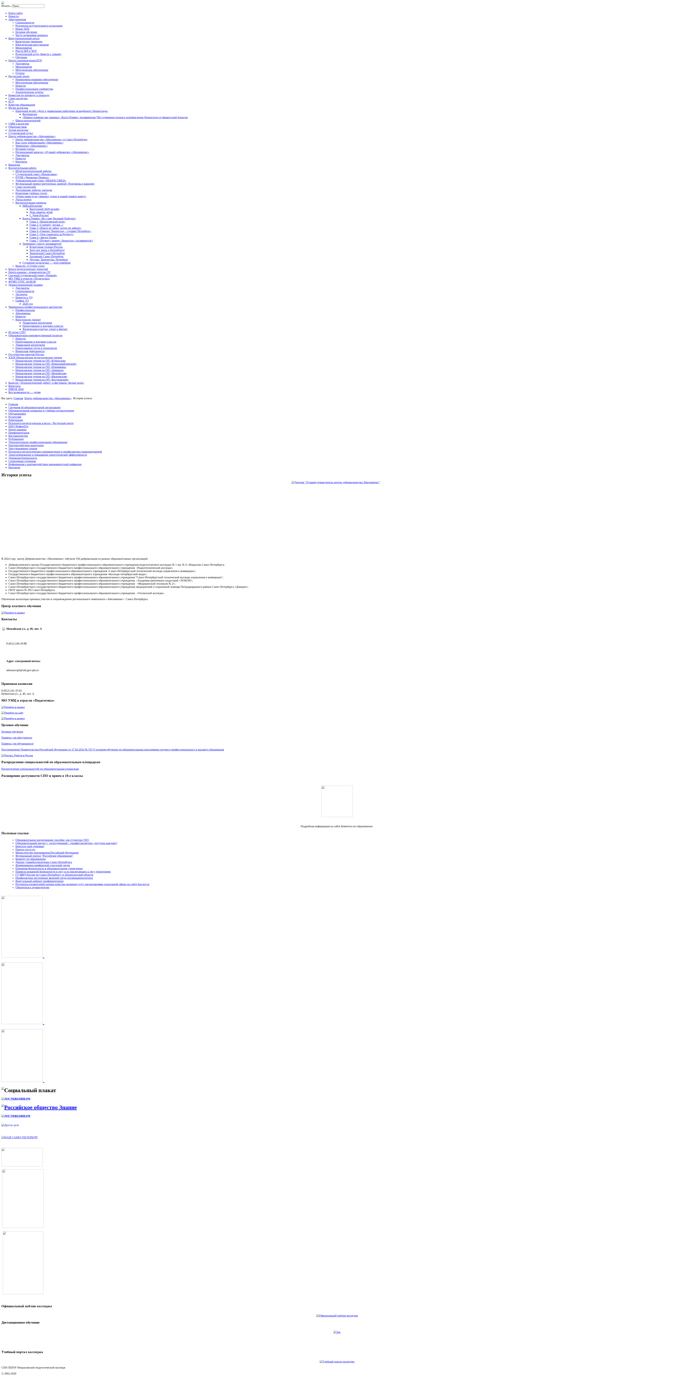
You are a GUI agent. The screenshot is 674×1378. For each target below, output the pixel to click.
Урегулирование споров (22, 448)
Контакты (21, 161)
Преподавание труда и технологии (36, 348)
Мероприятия (23, 47)
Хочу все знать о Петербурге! (47, 250)
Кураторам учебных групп (31, 193)
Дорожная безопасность (22, 457)
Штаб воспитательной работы (33, 171)
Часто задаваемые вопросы (31, 35)
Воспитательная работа (22, 167)
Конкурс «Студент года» (30, 265)
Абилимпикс (23, 313)
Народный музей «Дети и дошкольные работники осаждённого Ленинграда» (61, 111)
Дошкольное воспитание (37, 322)
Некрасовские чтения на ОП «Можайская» (41, 373)
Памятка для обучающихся (17, 743)
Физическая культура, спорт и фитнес (45, 329)
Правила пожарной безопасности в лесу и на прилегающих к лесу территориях (63, 871)
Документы (22, 63)
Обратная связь (17, 126)
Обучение (21, 57)
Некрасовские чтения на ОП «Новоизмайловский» (46, 363)
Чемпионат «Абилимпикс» (31, 145)
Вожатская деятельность (30, 351)
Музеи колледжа (18, 107)
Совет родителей (25, 186)
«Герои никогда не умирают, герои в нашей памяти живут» (50, 196)
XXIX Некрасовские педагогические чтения (35, 357)
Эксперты (21, 294)
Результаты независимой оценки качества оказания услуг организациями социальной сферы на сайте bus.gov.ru (82, 884)
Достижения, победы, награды (33, 190)
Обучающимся (17, 413)
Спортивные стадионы (22, 461)
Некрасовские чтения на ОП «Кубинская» (40, 360)
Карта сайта (15, 13)
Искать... (6, 5)
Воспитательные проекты (30, 202)
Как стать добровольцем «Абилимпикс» (39, 142)
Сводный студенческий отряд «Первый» (32, 275)
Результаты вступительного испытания (38, 25)
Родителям (14, 416)
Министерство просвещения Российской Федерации (47, 852)
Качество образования (21, 104)
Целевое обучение (26, 32)
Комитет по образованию (30, 858)
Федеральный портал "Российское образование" (44, 855)
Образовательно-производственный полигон (35, 335)
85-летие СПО (17, 332)
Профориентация (18, 432)
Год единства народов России (26, 354)
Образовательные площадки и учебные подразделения (41, 410)
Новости (13, 16)
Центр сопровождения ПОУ (25, 60)
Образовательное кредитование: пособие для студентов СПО (52, 839)
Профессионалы (25, 310)
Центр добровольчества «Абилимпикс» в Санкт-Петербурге (51, 139)
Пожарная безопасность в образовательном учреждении (49, 868)
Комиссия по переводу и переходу (28, 95)
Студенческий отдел (20, 133)
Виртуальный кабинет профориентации (39, 881)
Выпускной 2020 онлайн (44, 209)
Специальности (24, 22)
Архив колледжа (18, 130)
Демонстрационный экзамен (25, 284)
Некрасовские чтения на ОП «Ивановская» (41, 376)
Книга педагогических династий (28, 269)
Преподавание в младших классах (42, 325)
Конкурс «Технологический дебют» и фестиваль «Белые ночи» (46, 382)
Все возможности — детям (24, 392)
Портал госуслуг (25, 849)
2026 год (27, 303)
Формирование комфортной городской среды (42, 865)
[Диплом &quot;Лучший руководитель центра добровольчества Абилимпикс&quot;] (337, 516)
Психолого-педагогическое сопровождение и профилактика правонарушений (55, 451)
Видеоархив (29, 114)
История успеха (24, 148)
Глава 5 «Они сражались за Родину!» (51, 234)
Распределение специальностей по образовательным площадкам (40, 768)
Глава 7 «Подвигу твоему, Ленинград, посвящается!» (61, 240)
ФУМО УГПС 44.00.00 (22, 281)
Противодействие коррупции (26, 445)
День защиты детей (41, 212)
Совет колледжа (18, 98)
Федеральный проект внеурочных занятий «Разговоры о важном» (55, 183)
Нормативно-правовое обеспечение (36, 79)
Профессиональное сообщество (34, 88)
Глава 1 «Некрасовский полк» (47, 221)
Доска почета (23, 199)
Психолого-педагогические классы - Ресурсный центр (41, 423)
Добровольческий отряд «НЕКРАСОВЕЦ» (40, 180)
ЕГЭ (11, 101)
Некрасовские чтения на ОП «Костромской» (42, 379)
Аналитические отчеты (29, 92)
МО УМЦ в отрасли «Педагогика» (29, 278)
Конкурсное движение (28, 41)
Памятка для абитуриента (16, 737)
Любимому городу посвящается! (41, 243)
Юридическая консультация (32, 44)
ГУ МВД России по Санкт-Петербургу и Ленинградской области (54, 874)
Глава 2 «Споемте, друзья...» (46, 224)
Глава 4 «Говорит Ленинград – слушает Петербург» (60, 231)
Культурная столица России (46, 246)
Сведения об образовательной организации (34, 407)
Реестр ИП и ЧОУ (26, 51)
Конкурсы (14, 385)
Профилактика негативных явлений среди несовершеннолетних (54, 877)
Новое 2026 (22, 28)
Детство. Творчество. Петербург (48, 259)
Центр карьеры (17, 429)
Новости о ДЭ (23, 297)
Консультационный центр (23, 38)
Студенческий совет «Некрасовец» (36, 174)
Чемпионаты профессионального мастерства (35, 306)
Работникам (15, 420)
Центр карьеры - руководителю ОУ (29, 272)
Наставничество (18, 435)
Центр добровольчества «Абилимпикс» (32, 136)
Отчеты (20, 73)
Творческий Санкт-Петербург (47, 253)
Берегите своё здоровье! (29, 846)
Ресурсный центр (18, 76)
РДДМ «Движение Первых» (32, 177)
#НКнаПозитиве (32, 205)
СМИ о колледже (18, 123)
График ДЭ (22, 300)
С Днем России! (39, 215)
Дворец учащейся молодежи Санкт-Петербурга (43, 862)
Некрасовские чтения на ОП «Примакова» (41, 367)
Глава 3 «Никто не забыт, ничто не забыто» (55, 227)
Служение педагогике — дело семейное (46, 262)
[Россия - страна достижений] (15, 1098)
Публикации (16, 439)
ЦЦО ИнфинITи (18, 426)
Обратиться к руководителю (32, 887)
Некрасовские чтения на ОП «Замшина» (39, 370)
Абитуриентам (17, 19)
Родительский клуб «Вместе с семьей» (38, 54)
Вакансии (14, 164)
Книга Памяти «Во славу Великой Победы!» (49, 218)
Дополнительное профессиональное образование (37, 442)
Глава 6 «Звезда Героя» (43, 237)
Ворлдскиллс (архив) (28, 319)
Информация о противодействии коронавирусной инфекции (45, 464)
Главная (18, 398)
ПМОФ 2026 (16, 389)
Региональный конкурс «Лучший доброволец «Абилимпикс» (52, 152)
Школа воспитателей (28, 120)
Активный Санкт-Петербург (46, 256)
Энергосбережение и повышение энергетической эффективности (47, 454)
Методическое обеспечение (31, 69)
